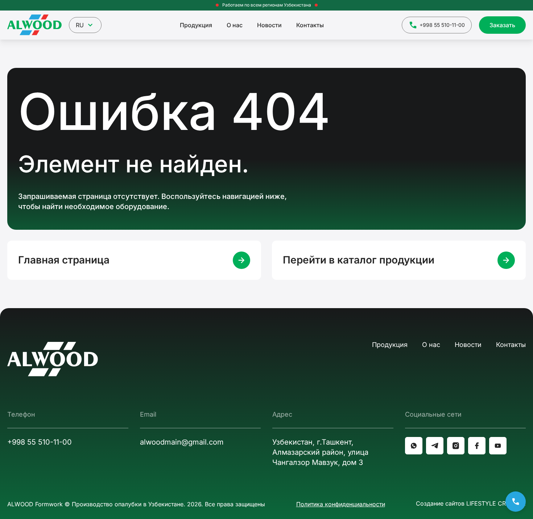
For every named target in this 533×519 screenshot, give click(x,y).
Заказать (502, 25)
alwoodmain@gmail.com (182, 442)
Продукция (196, 25)
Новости (269, 25)
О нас (235, 25)
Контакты (310, 25)
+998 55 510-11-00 (442, 25)
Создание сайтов (471, 503)
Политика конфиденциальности (340, 504)
